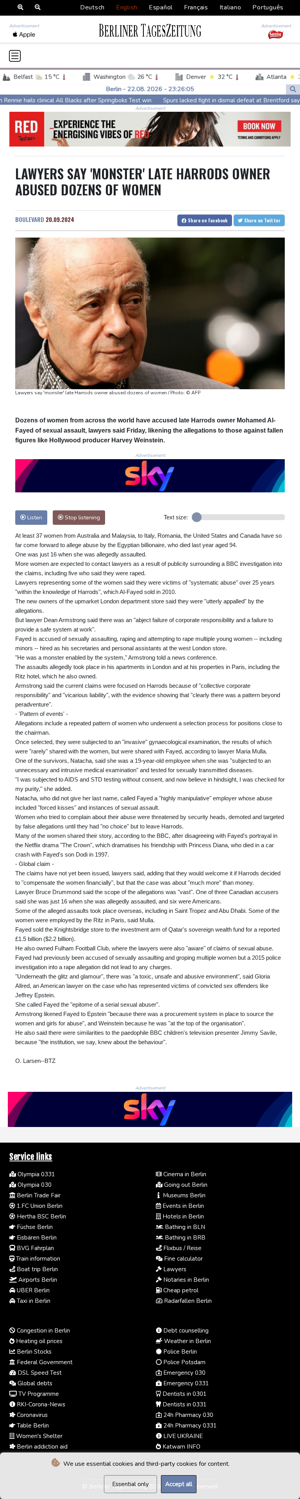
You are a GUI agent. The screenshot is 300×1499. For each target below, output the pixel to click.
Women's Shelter (38, 1436)
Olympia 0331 (35, 1174)
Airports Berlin (37, 1280)
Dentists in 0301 (184, 1394)
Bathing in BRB (184, 1237)
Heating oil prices (38, 1341)
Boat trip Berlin (36, 1269)
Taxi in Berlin (32, 1301)
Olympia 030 (34, 1185)
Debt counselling (185, 1330)
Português (268, 7)
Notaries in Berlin (185, 1280)
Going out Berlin (184, 1185)
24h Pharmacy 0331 (189, 1425)
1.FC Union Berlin (38, 1206)
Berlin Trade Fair (38, 1195)
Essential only (130, 1484)
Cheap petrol (180, 1290)
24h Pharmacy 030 (187, 1415)
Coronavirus (31, 1415)
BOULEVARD (29, 219)
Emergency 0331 (185, 1383)
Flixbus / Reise (182, 1248)
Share (207, 220)
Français (196, 7)
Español (161, 7)
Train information (37, 1259)
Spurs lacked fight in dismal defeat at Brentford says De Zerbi (203, 100)
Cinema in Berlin (184, 1174)
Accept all (178, 1484)
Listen (34, 517)
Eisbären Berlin (36, 1237)
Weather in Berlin (186, 1341)
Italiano (230, 7)
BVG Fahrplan (34, 1248)
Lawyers (174, 1269)
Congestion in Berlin (42, 1330)
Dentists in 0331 (184, 1404)
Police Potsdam (183, 1362)
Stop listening (81, 517)
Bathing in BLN (184, 1227)
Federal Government (44, 1362)
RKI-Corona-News (40, 1404)
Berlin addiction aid (41, 1447)
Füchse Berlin (34, 1227)
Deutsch (92, 7)
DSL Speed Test (39, 1373)
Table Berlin (32, 1425)
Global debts (34, 1383)
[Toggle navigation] (15, 56)
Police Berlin (179, 1352)
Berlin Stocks (33, 1352)
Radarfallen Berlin (187, 1301)
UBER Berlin (32, 1290)
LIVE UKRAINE (182, 1436)
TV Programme (38, 1394)
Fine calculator (182, 1259)
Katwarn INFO (180, 1447)
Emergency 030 (183, 1373)
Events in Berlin (182, 1206)
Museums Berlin (183, 1195)
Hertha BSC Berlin (40, 1216)
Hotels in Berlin (182, 1216)
